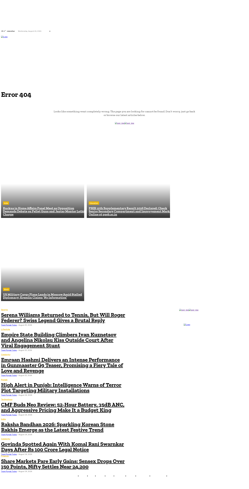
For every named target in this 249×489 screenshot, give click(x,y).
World (6, 289)
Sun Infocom (152, 482)
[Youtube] (91, 31)
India (6, 203)
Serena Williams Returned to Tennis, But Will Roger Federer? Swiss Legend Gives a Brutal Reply (63, 317)
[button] (247, 53)
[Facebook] (82, 31)
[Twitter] (88, 31)
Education (94, 203)
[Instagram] (85, 31)
